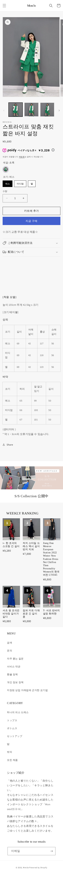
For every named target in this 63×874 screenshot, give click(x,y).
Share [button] (10, 444)
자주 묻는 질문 (15, 658)
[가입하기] (51, 851)
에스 (7, 182)
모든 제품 (12, 760)
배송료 (22, 157)
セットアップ (14, 736)
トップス (12, 720)
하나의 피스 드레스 (18, 712)
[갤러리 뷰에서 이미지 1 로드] (16, 110)
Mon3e (26, 867)
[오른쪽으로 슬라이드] (59, 110)
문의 (9, 650)
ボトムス (12, 728)
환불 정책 (12, 674)
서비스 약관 (13, 666)
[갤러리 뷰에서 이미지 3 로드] (47, 110)
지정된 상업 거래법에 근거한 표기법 (27, 690)
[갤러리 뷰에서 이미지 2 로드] (31, 110)
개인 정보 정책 (15, 682)
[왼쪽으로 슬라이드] (4, 110)
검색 (9, 642)
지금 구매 (31, 221)
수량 (5, 191)
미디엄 (20, 182)
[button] (4, 5)
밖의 (9, 752)
